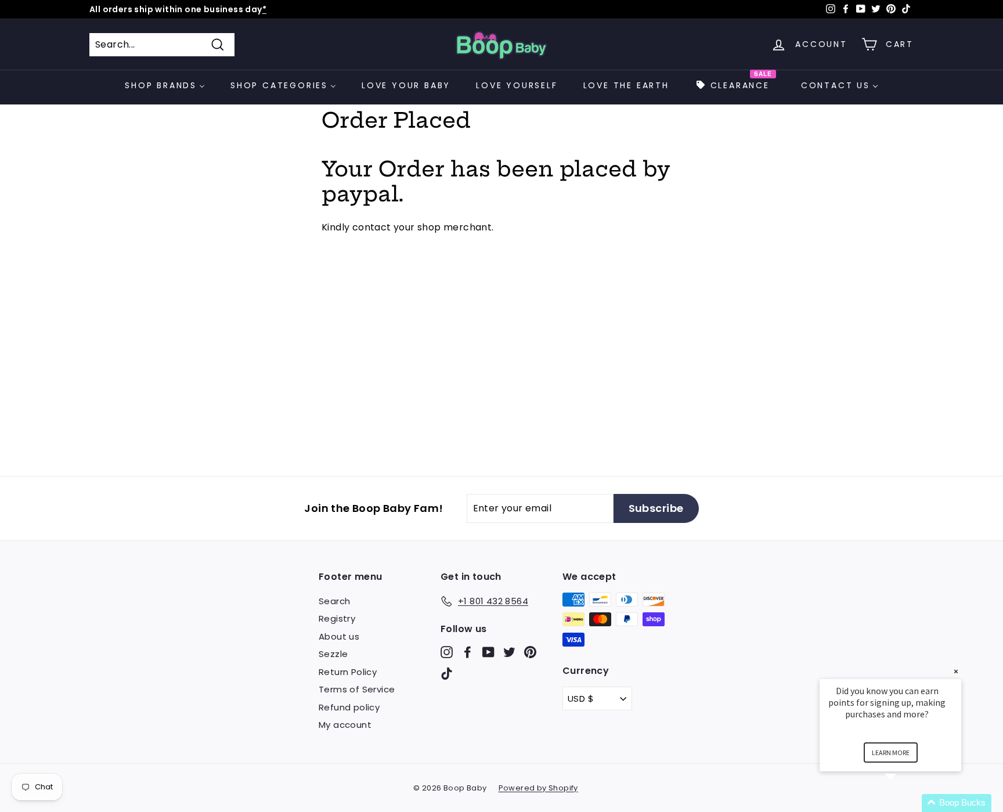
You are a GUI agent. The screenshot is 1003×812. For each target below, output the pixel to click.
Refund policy (349, 707)
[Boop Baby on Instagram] (447, 651)
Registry (337, 618)
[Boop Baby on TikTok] (447, 673)
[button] (904, 803)
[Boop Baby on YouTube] (488, 651)
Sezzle (333, 654)
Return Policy (348, 672)
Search (334, 601)
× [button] (956, 671)
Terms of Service (357, 689)
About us (339, 636)
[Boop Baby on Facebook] (467, 651)
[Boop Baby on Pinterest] (530, 651)
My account (345, 725)
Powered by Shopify (538, 787)
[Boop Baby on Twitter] (509, 651)
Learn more (891, 752)
